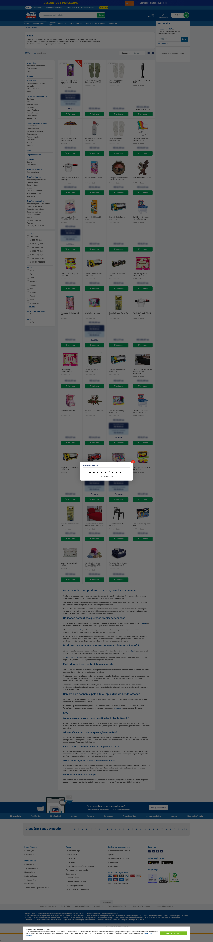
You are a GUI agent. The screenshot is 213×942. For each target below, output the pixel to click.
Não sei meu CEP (107, 477)
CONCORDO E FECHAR (173, 933)
